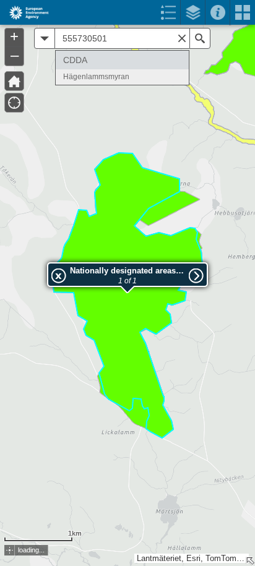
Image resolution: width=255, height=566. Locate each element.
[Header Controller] (127, 12)
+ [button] (14, 36)
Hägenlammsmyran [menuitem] (96, 76)
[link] (25, 12)
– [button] (15, 55)
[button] (10, 550)
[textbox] (122, 38)
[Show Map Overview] (250, 561)
